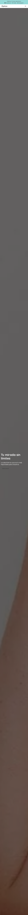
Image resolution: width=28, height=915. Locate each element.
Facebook (8, 3)
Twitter (14, 3)
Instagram (21, 3)
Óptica (4, 6)
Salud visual (5, 468)
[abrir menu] (25, 6)
